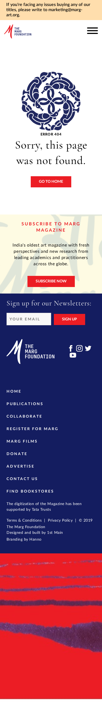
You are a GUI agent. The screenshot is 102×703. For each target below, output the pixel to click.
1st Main (55, 533)
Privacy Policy (60, 520)
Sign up (69, 319)
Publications (25, 404)
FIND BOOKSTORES (30, 491)
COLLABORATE (24, 416)
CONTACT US (22, 479)
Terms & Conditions (24, 520)
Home (14, 391)
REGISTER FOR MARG (32, 429)
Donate (17, 454)
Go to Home (51, 182)
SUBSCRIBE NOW (51, 281)
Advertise (21, 466)
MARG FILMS (22, 441)
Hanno (35, 539)
